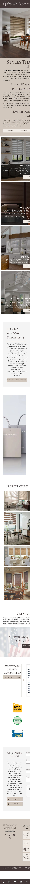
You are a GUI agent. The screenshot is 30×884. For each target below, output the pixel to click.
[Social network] (13, 835)
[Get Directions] (15, 881)
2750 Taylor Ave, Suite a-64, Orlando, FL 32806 (10, 828)
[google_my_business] (10, 838)
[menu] (27, 3)
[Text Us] (9, 881)
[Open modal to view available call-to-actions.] (27, 881)
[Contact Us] (21, 881)
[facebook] (5, 835)
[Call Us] (3, 881)
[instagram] (9, 835)
